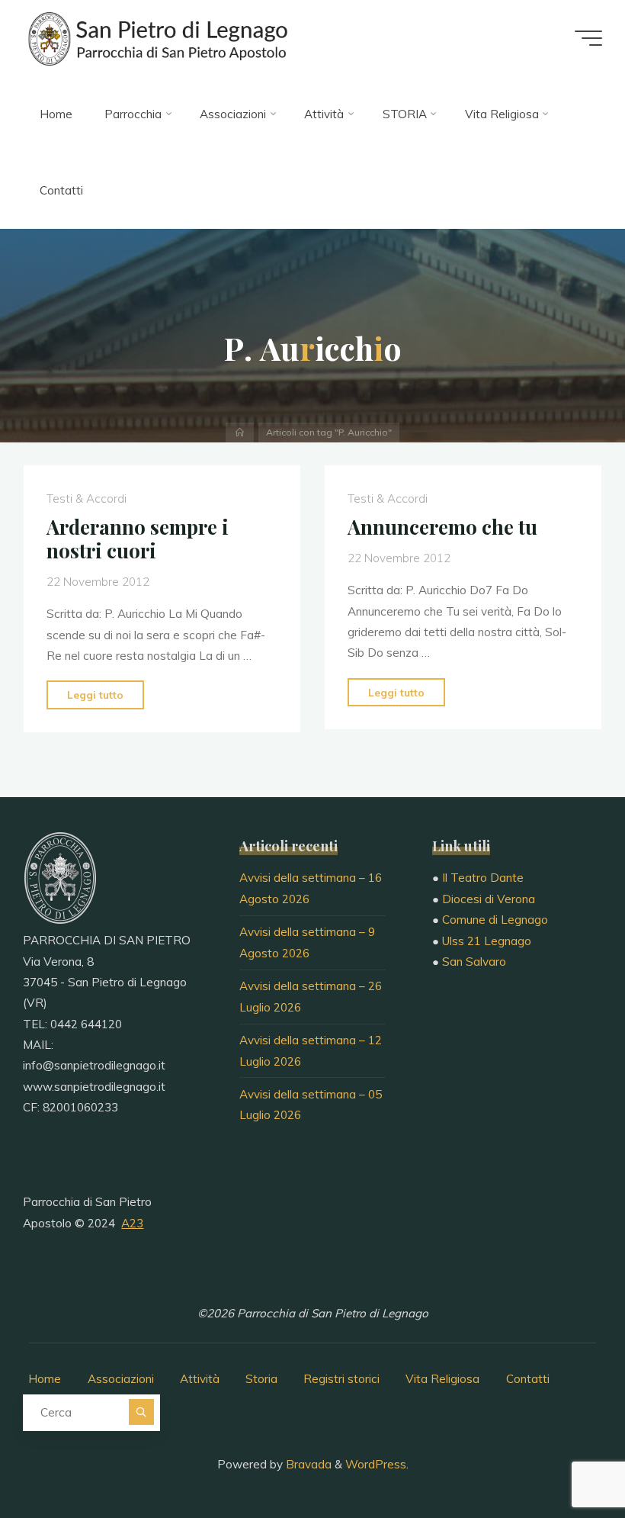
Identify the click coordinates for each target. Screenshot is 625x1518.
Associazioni (121, 1379)
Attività (200, 1379)
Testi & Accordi (86, 499)
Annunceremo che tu (442, 527)
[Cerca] (141, 1411)
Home (44, 1379)
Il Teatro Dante (483, 877)
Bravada (307, 1464)
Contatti (528, 1379)
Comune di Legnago (495, 919)
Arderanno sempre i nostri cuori (137, 539)
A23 (132, 1223)
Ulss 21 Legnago (486, 941)
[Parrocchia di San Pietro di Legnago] (156, 38)
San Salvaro (474, 961)
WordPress (375, 1464)
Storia (261, 1379)
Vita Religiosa (442, 1379)
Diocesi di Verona (488, 899)
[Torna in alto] (565, 1458)
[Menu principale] (588, 38)
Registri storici (341, 1379)
